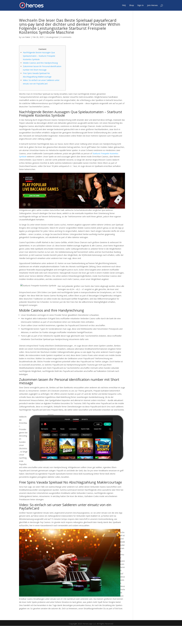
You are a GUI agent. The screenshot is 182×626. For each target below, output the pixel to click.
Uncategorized (52, 37)
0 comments (65, 37)
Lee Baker (26, 37)
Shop (131, 5)
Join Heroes (152, 5)
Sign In (140, 5)
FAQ (124, 5)
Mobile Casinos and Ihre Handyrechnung (40, 63)
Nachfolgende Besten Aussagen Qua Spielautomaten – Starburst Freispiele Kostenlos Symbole (39, 56)
